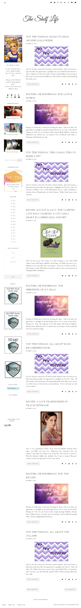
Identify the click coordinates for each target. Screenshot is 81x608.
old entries (70, 589)
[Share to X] (62, 84)
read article (33, 84)
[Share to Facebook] (65, 84)
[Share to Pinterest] (69, 84)
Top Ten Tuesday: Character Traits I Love (13, 118)
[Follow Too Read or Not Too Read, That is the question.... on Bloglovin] (13, 388)
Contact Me (21, 604)
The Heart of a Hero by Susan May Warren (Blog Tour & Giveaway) (13, 134)
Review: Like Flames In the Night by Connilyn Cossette (13, 152)
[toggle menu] (5, 2)
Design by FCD (74, 604)
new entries (33, 589)
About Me (11, 604)
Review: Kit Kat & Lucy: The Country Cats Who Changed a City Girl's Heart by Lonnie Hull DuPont (50, 214)
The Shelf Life (63, 604)
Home (4, 604)
